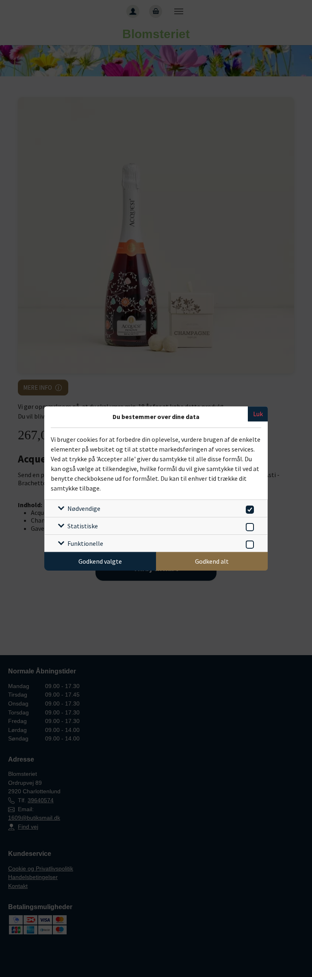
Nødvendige (83, 508)
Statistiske (82, 526)
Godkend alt (212, 561)
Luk (258, 414)
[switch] (248, 508)
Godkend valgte (100, 561)
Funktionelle (85, 543)
